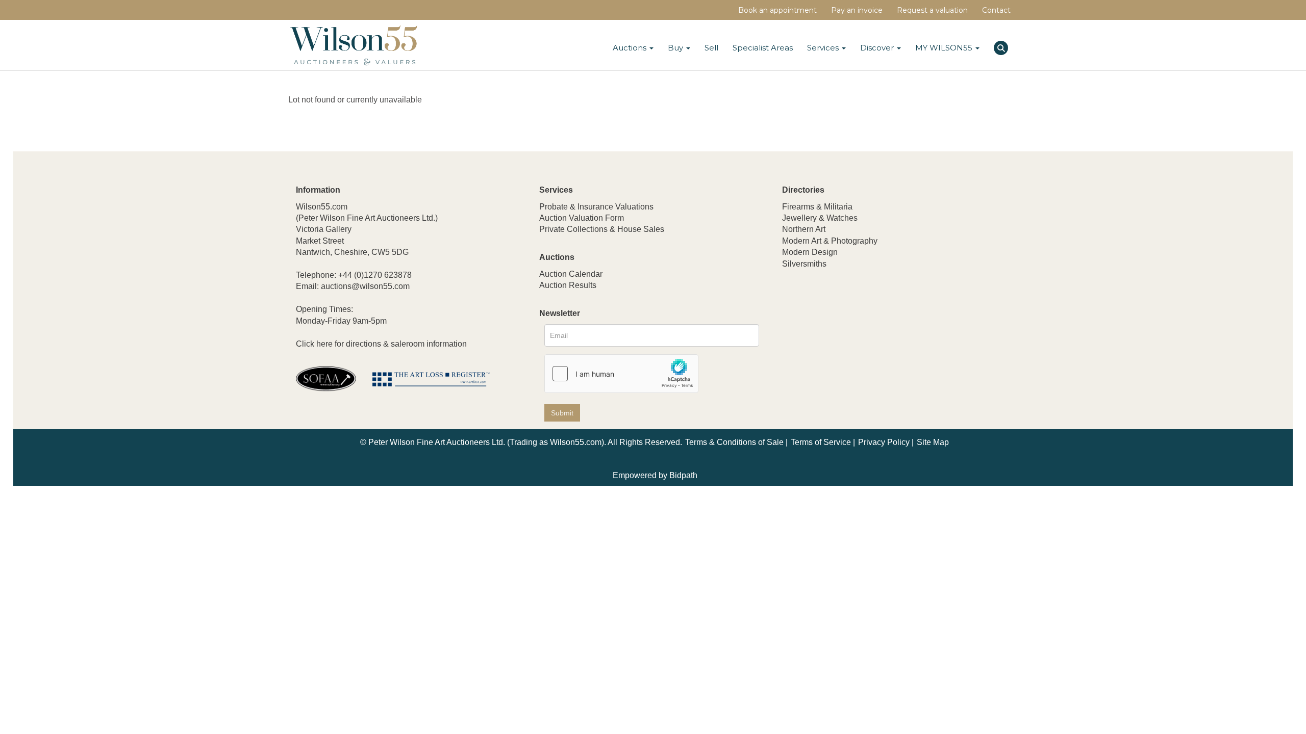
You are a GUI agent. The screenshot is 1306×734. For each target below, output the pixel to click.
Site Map (933, 442)
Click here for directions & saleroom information (381, 343)
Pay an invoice (857, 10)
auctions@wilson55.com (365, 286)
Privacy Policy (884, 442)
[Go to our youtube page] (834, 331)
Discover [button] (878, 48)
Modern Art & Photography (829, 241)
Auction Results (567, 285)
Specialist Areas (763, 48)
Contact (996, 10)
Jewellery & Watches (820, 218)
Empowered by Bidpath (655, 475)
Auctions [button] (630, 48)
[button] (1002, 46)
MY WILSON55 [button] (944, 48)
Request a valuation (932, 10)
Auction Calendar (570, 274)
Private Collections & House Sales (601, 229)
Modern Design (810, 252)
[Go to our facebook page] (791, 331)
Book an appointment (777, 10)
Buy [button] (676, 48)
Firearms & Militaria (817, 206)
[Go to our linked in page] (813, 331)
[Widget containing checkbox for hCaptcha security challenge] (621, 373)
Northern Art (803, 229)
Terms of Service (821, 442)
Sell (711, 48)
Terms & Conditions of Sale (734, 442)
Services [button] (824, 48)
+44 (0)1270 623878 (375, 275)
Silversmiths (804, 263)
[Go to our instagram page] (855, 331)
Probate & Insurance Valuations (596, 206)
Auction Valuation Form (581, 218)
